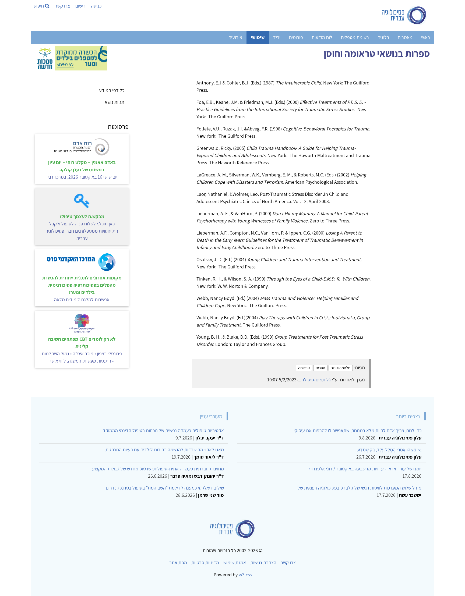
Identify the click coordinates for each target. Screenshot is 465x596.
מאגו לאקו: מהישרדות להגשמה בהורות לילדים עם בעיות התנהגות (164, 449)
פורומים (296, 37)
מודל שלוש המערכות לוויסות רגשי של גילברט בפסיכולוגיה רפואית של (359, 488)
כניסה (96, 6)
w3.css (245, 575)
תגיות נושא (114, 102)
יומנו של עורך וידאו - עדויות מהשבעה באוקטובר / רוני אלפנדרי (365, 469)
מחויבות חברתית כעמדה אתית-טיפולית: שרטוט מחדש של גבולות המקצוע (158, 469)
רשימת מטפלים (355, 37)
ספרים (320, 367)
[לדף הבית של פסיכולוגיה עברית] (404, 15)
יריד (276, 37)
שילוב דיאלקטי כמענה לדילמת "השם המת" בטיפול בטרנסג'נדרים (165, 488)
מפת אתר (178, 562)
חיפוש (39, 6)
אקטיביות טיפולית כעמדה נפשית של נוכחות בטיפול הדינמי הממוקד (163, 430)
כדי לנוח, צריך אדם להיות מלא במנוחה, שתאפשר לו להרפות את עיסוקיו (357, 430)
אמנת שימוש (234, 562)
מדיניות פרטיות (205, 562)
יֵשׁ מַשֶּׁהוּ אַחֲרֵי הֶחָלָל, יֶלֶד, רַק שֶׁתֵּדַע (389, 449)
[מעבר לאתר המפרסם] (71, 58)
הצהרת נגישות (263, 562)
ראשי (425, 37)
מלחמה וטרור (340, 367)
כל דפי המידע (111, 90)
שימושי (258, 37)
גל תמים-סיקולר (316, 380)
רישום (80, 6)
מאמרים (405, 37)
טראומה (304, 367)
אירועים (235, 37)
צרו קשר (62, 6)
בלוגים (383, 37)
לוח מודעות (322, 37)
